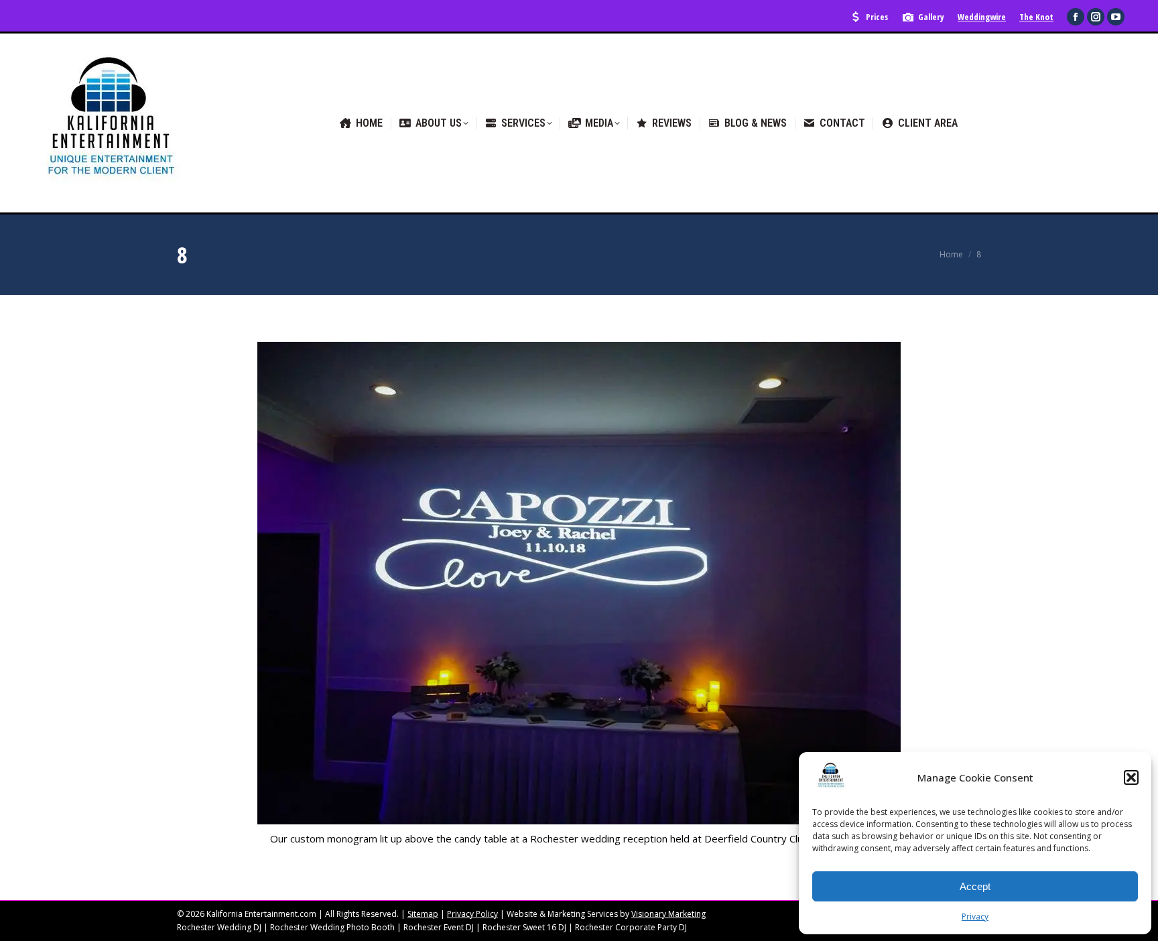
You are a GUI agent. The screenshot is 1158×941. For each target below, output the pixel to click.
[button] (1131, 777)
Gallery (931, 17)
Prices (877, 17)
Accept (975, 886)
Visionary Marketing (668, 914)
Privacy (975, 916)
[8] (579, 583)
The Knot (1036, 17)
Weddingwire (982, 17)
